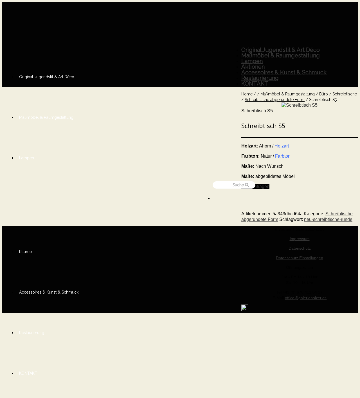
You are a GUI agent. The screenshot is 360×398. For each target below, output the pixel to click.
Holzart (282, 146)
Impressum (300, 238)
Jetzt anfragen (255, 186)
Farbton (283, 156)
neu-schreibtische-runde (328, 219)
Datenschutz (300, 248)
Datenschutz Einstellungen (299, 258)
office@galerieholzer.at (306, 298)
